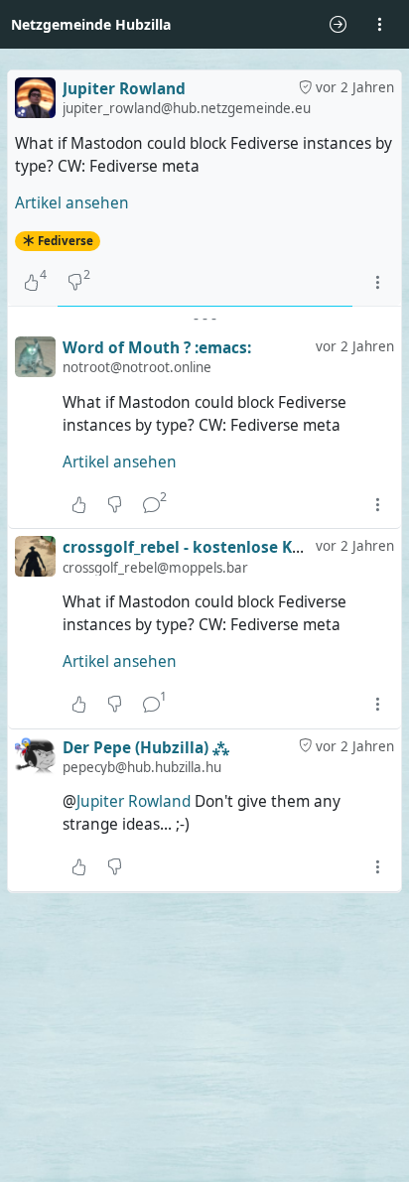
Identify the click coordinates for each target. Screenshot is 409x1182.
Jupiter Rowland (133, 801)
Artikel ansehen (72, 203)
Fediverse (65, 240)
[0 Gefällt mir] (79, 504)
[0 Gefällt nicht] (114, 504)
